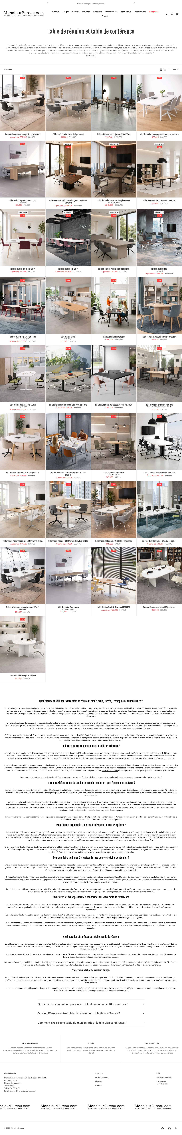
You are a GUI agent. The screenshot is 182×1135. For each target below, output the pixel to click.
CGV (158, 1073)
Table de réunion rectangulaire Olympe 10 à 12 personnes (22, 608)
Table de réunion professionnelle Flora (22, 201)
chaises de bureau (110, 770)
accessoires (142, 777)
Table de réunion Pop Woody (68, 269)
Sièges (66, 11)
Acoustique (126, 11)
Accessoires (140, 11)
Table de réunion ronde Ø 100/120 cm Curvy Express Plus (68, 541)
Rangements (111, 11)
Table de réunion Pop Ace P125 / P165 (22, 338)
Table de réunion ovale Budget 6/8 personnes (159, 607)
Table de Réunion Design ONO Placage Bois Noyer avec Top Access (68, 202)
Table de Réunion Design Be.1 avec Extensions (159, 201)
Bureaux (55, 11)
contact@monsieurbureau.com (23, 1091)
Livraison (99, 1081)
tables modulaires (61, 738)
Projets (105, 16)
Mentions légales (163, 1077)
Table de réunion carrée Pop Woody (22, 269)
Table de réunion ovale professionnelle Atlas (159, 473)
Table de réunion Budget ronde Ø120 (23, 676)
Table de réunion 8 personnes (68, 608)
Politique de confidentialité (162, 1082)
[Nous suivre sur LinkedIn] (176, 1128)
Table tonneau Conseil (68, 338)
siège (100, 946)
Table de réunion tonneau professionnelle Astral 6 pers (159, 134)
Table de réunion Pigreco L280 (114, 337)
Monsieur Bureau (106, 865)
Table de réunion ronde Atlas (114, 474)
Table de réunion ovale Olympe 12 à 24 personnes (22, 134)
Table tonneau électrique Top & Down (22, 406)
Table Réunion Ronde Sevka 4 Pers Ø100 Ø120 (114, 607)
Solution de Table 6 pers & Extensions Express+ (159, 541)
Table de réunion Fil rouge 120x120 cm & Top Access (113, 405)
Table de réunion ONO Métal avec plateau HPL (114, 201)
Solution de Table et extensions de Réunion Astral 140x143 (68, 474)
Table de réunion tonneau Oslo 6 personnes (68, 134)
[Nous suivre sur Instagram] (169, 1128)
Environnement (101, 1077)
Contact (98, 1085)
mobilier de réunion (33, 962)
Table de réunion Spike (159, 270)
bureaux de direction (48, 965)
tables (30, 988)
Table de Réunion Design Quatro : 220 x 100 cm (113, 134)
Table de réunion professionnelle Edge (159, 406)
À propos (99, 1073)
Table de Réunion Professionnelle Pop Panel (113, 269)
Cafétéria (97, 11)
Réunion (86, 11)
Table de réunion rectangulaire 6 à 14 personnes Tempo (23, 541)
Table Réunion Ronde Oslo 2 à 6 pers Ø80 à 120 (22, 473)
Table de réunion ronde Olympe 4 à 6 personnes (159, 337)
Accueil (75, 11)
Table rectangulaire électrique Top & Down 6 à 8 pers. (68, 405)
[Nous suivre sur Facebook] (162, 1128)
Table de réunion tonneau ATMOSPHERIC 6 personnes (113, 541)
